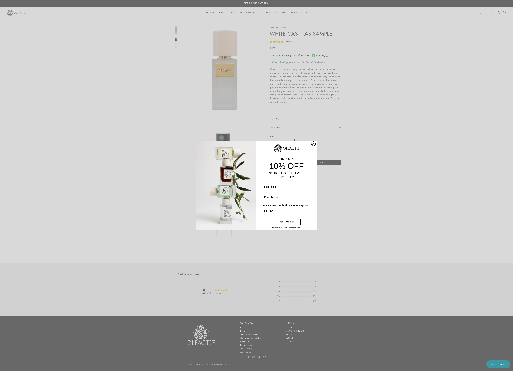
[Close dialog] (313, 144)
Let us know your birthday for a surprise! (285, 205)
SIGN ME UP (286, 222)
